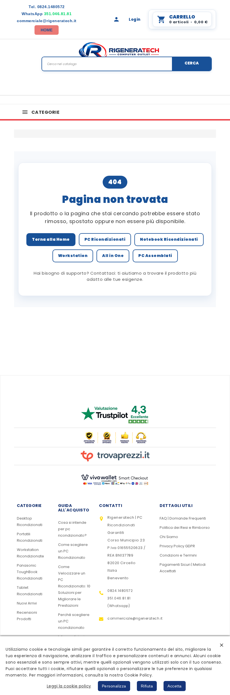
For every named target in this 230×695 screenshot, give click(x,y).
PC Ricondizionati (105, 239)
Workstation (73, 255)
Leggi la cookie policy (69, 686)
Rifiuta (147, 686)
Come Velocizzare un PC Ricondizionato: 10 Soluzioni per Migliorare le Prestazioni (74, 586)
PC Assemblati (155, 255)
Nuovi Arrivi (27, 603)
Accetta (174, 686)
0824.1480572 (47, 6)
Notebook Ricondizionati (169, 239)
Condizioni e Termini (178, 555)
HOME (47, 30)
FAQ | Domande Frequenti (183, 518)
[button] (221, 645)
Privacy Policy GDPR (177, 546)
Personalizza (114, 686)
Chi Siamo (169, 536)
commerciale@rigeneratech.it (47, 20)
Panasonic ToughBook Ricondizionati (29, 572)
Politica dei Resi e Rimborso (185, 527)
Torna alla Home (51, 239)
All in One (113, 255)
